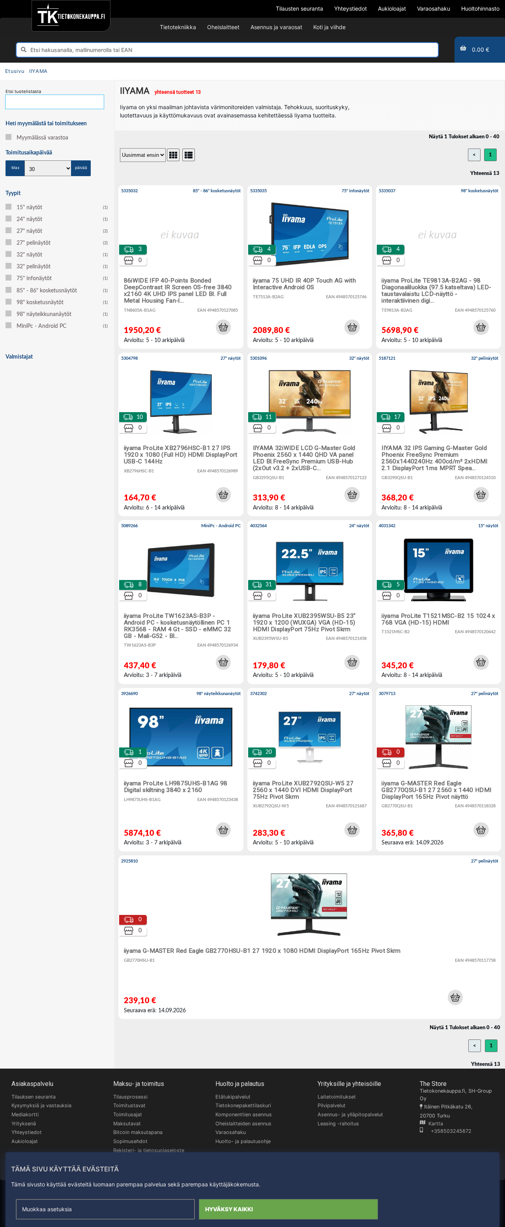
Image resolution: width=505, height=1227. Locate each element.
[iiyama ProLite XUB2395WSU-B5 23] (309, 602)
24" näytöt (62, 219)
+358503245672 (447, 1131)
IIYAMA (38, 71)
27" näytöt (62, 231)
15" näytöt (62, 207)
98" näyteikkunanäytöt (62, 314)
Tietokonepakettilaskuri (243, 1105)
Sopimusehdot (130, 1141)
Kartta (434, 1124)
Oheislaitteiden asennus (243, 1124)
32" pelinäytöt (62, 267)
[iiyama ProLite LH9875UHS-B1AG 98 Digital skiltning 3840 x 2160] (180, 769)
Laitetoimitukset (337, 1097)
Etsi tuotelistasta (23, 91)
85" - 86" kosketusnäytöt (62, 291)
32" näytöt (62, 255)
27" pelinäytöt (62, 243)
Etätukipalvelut (233, 1097)
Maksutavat (127, 1124)
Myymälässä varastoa (42, 138)
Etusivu (14, 71)
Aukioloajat (24, 1141)
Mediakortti (25, 1114)
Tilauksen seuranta (33, 1097)
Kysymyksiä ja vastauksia (41, 1105)
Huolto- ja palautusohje (243, 1141)
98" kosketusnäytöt (62, 302)
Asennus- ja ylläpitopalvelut (350, 1114)
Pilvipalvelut (332, 1105)
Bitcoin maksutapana (138, 1132)
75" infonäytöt (62, 278)
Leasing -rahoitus (338, 1124)
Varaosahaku (230, 1132)
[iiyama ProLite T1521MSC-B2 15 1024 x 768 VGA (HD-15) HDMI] (438, 602)
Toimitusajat (127, 1114)
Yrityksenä (23, 1124)
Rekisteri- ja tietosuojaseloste (148, 1150)
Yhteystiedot (26, 1132)
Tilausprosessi (130, 1097)
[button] (223, 327)
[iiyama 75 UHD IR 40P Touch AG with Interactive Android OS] (309, 267)
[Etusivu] (71, 15)
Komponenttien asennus (243, 1114)
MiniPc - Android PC (62, 326)
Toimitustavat (129, 1105)
